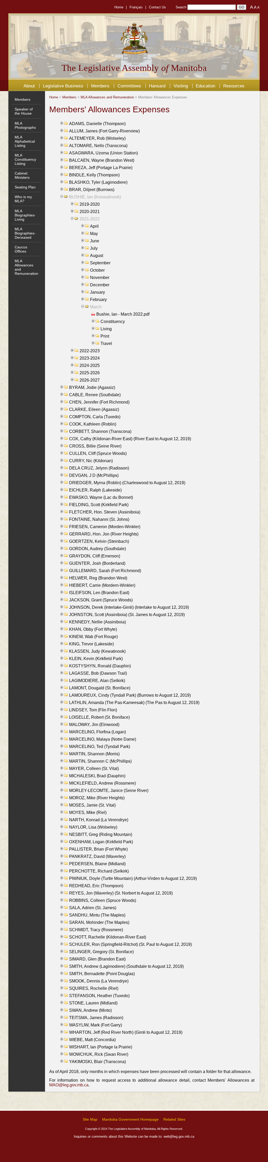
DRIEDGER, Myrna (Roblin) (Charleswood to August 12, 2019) (127, 483)
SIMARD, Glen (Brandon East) (97, 959)
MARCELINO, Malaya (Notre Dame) (102, 739)
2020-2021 (90, 211)
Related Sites (174, 1119)
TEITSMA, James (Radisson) (96, 1017)
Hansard (157, 85)
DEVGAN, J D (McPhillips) (94, 475)
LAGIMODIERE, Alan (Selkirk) (97, 680)
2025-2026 (90, 373)
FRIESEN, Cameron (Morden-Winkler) (104, 526)
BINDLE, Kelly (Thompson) (94, 175)
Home (118, 7)
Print (104, 336)
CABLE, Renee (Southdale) (95, 395)
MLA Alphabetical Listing (25, 141)
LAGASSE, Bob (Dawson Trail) (98, 673)
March (96, 307)
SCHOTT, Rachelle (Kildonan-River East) (107, 937)
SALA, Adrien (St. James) (92, 908)
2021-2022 (90, 219)
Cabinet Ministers (22, 175)
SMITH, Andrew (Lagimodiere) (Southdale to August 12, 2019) (126, 966)
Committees (129, 85)
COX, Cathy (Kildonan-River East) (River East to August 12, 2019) (130, 439)
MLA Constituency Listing (25, 159)
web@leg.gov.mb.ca (179, 1136)
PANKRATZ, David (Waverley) (97, 856)
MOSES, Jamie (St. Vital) (92, 805)
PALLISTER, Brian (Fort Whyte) (98, 849)
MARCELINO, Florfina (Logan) (97, 732)
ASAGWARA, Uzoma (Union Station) (103, 153)
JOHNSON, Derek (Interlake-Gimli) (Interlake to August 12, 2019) (129, 607)
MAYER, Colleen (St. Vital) (94, 768)
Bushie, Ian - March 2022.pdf (122, 314)
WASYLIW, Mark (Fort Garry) (95, 1025)
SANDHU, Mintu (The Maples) (97, 915)
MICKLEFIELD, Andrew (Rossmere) (102, 783)
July (94, 248)
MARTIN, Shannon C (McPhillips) (100, 761)
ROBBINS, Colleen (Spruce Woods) (102, 900)
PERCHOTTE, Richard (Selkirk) (99, 871)
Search (181, 7)
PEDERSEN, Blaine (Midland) (97, 864)
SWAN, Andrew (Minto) (90, 1010)
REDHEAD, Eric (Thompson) (96, 886)
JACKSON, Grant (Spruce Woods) (101, 600)
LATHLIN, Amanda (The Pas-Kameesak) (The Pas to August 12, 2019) (134, 702)
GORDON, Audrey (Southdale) (97, 548)
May (94, 233)
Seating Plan (25, 187)
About (29, 85)
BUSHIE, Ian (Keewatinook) (95, 197)
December (99, 285)
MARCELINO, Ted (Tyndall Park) (99, 746)
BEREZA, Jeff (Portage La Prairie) (100, 167)
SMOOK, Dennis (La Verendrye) (99, 981)
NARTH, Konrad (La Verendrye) (98, 820)
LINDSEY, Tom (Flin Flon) (93, 710)
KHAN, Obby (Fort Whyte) (93, 629)
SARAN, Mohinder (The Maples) (99, 922)
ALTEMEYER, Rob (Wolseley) (97, 138)
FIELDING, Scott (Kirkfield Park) (99, 504)
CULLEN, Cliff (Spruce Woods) (98, 453)
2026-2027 (90, 380)
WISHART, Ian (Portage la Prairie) (100, 1047)
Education (205, 85)
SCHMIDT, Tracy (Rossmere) (96, 930)
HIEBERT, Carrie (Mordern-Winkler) (102, 585)
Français (136, 7)
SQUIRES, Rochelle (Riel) (93, 988)
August (96, 255)
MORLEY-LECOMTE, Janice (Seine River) (108, 790)
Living (106, 329)
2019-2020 (90, 204)
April (94, 226)
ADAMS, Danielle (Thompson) (97, 123)
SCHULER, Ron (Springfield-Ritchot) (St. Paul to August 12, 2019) (130, 944)
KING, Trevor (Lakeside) (91, 644)
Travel (106, 343)
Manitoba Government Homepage (130, 1119)
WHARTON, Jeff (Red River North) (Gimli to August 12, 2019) (125, 1032)
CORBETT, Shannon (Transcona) (100, 431)
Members (100, 85)
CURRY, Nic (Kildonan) (91, 461)
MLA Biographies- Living (25, 215)
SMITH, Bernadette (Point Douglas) (102, 973)
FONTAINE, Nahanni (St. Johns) (99, 519)
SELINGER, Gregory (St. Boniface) (101, 951)
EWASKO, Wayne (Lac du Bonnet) (101, 497)
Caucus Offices (21, 249)
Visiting (181, 85)
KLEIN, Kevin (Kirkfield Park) (96, 658)
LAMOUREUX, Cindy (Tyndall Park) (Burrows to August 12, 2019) (130, 695)
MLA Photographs (25, 125)
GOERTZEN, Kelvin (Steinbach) (99, 541)
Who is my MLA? (23, 199)
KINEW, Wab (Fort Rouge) (93, 636)
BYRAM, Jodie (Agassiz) (92, 387)
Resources (233, 85)
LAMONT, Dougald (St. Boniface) (99, 688)
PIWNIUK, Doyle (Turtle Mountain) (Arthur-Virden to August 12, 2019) (133, 878)
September (100, 263)
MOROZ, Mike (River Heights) (97, 798)
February (98, 299)
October (97, 270)
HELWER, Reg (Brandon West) (98, 578)
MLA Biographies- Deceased (25, 233)
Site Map (90, 1119)
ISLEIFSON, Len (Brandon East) (99, 592)
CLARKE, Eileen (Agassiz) (94, 409)
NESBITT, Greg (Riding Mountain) (100, 834)
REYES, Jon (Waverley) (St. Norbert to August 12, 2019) (121, 893)
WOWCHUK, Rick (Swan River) (98, 1054)
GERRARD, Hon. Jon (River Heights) (103, 534)
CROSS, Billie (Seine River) (95, 446)
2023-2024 (90, 358)
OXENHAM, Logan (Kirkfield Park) (101, 842)
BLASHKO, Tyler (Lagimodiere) (98, 182)
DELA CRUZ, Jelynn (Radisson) (99, 468)
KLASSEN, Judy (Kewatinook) (97, 651)
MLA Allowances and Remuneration (107, 97)
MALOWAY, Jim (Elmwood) (94, 724)
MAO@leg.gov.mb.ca (68, 1085)
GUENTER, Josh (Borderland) (97, 563)
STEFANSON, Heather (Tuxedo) (99, 995)
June (94, 241)
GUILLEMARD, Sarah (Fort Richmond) (105, 570)
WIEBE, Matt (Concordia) (92, 1039)
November (99, 277)
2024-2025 (90, 365)
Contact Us (157, 7)
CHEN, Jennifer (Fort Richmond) (99, 402)
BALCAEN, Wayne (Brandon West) (101, 160)
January (97, 292)
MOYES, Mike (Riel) (88, 812)
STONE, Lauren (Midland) (93, 1003)
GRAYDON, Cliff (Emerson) (94, 556)
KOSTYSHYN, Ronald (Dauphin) (100, 666)
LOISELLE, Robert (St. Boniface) (99, 717)
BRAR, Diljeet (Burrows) (91, 189)
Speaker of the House (24, 111)
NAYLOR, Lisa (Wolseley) (93, 827)
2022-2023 (90, 351)
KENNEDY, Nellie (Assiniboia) (97, 622)
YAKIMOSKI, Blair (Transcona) (97, 1061)
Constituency (112, 321)
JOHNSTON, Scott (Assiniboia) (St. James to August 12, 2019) (127, 614)
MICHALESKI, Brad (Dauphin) (97, 776)
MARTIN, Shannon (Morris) (94, 754)
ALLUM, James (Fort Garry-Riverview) (104, 131)
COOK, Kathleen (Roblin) (92, 424)
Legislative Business (63, 85)
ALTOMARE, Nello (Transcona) (98, 145)
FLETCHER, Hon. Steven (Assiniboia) (104, 512)
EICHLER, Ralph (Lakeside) (95, 490)
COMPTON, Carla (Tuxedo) (94, 417)
